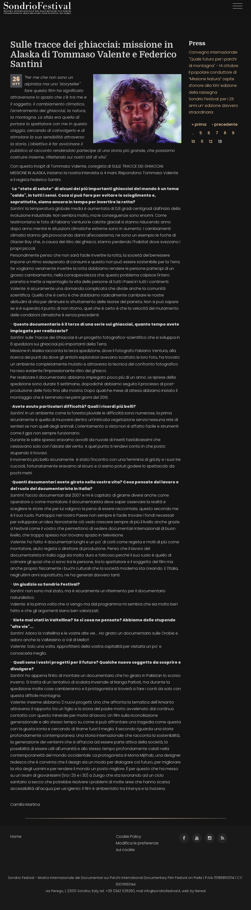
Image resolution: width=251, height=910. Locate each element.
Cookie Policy (128, 836)
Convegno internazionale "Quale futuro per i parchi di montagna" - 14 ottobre (213, 58)
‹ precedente (225, 124)
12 (211, 141)
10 (193, 141)
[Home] (39, 8)
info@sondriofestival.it (162, 891)
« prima (199, 124)
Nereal (200, 891)
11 (202, 141)
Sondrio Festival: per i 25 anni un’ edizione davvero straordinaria (213, 105)
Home (16, 836)
